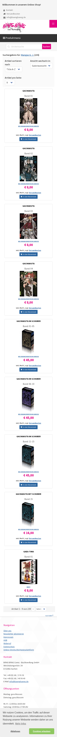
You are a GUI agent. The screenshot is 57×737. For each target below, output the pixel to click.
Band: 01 (28, 95)
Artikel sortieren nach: (13, 62)
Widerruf (7, 643)
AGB (5, 640)
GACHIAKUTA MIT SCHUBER (28, 494)
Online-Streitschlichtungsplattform (19, 649)
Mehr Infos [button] (20, 723)
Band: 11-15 (28, 441)
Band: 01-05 (28, 326)
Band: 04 (28, 268)
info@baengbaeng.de (16, 17)
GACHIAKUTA (28, 90)
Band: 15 (28, 499)
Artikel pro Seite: (13, 77)
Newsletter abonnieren (14, 633)
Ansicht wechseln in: (40, 60)
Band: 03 (28, 210)
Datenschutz (9, 646)
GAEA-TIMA (28, 551)
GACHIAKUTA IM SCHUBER (29, 321)
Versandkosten (13, 13)
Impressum (8, 637)
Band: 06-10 (28, 383)
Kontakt (9, 10)
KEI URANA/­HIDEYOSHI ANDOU (28, 126)
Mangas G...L (27, 54)
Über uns (7, 630)
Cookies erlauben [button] (41, 731)
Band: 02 (28, 153)
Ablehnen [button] (15, 731)
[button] (53, 24)
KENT (28, 587)
